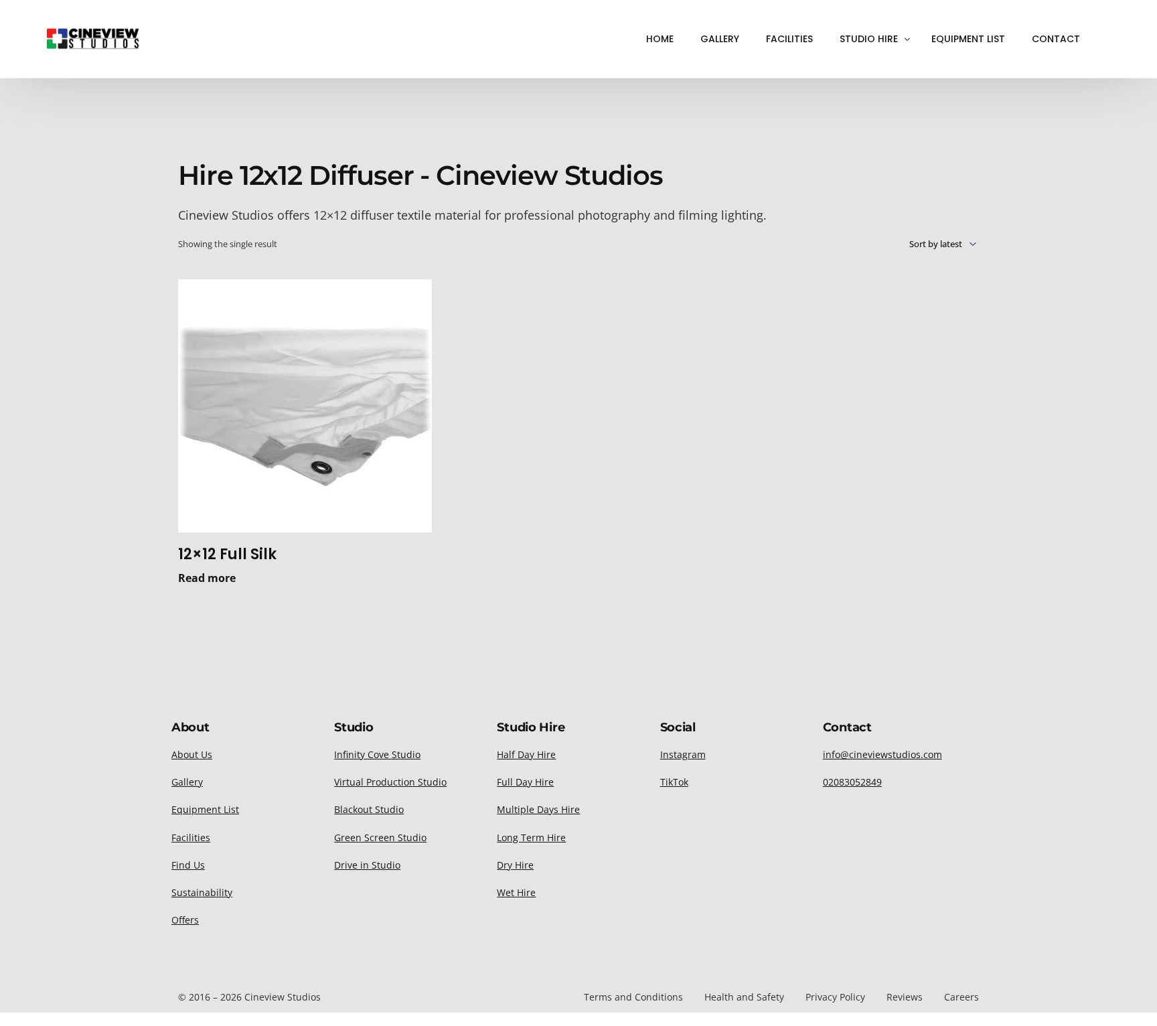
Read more (207, 578)
